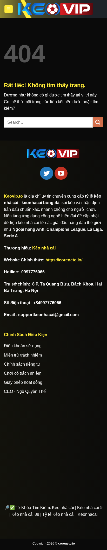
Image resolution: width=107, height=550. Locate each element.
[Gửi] (98, 122)
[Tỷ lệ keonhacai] (56, 9)
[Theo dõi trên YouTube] (61, 173)
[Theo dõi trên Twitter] (46, 173)
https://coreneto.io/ (63, 260)
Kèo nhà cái (44, 248)
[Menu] (8, 9)
